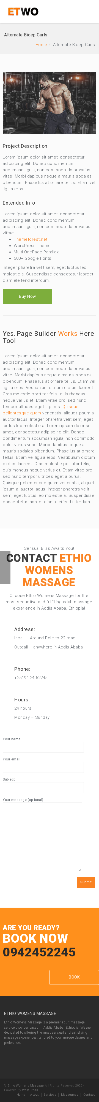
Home (41, 44)
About (34, 1094)
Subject (9, 779)
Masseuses (70, 1094)
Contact (89, 1094)
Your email (11, 759)
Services (50, 1094)
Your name (12, 739)
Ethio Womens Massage (25, 1085)
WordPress (30, 1090)
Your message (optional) (23, 800)
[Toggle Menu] (91, 12)
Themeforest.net (31, 239)
